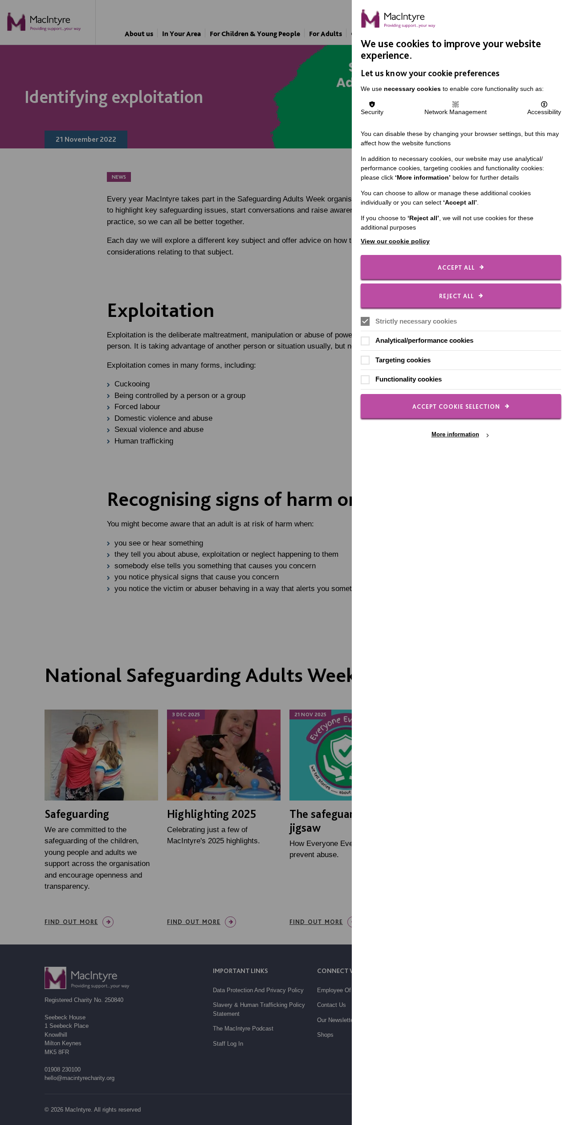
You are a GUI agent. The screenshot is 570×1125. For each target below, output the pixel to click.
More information (455, 434)
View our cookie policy (395, 241)
